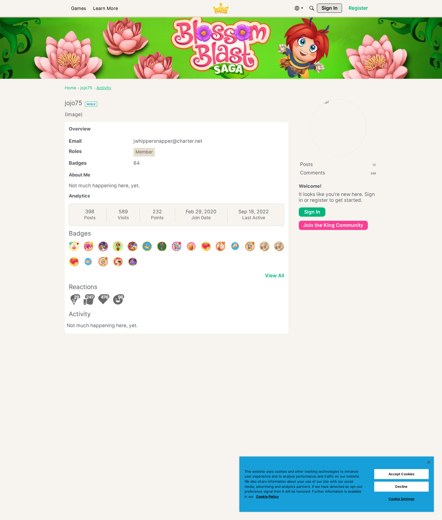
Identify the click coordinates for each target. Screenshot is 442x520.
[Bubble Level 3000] (132, 262)
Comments (338, 173)
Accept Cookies (402, 474)
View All (274, 276)
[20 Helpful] (88, 246)
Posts (90, 217)
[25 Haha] (118, 262)
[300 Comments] (176, 246)
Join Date (201, 217)
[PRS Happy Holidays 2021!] (103, 246)
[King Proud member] (147, 246)
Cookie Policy (267, 496)
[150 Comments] (103, 262)
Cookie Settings (401, 499)
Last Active (253, 217)
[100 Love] (74, 262)
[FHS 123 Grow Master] (118, 246)
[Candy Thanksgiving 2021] (132, 246)
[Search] (311, 8)
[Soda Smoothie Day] (191, 246)
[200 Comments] (250, 246)
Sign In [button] (312, 212)
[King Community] (221, 8)
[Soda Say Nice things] (88, 262)
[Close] (428, 462)
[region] (336, 484)
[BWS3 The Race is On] (162, 246)
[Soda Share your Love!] (235, 246)
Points (157, 217)
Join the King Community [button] (333, 225)
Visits (123, 217)
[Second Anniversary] (74, 246)
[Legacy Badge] (264, 246)
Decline (401, 486)
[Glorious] (220, 246)
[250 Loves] (206, 246)
